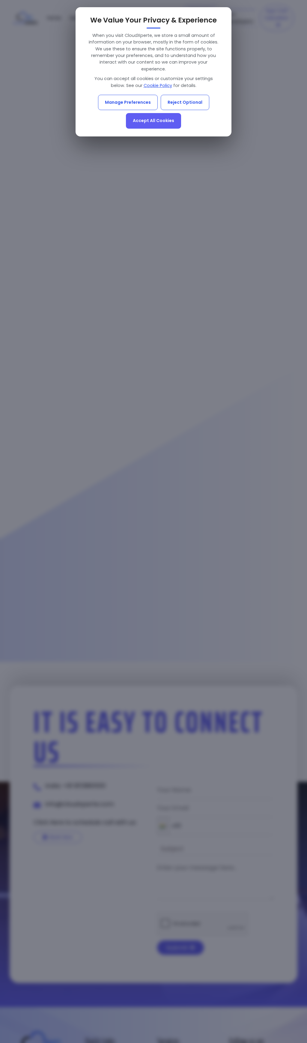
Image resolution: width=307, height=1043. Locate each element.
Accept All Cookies (153, 121)
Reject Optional (185, 102)
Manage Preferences (128, 102)
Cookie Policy (158, 85)
